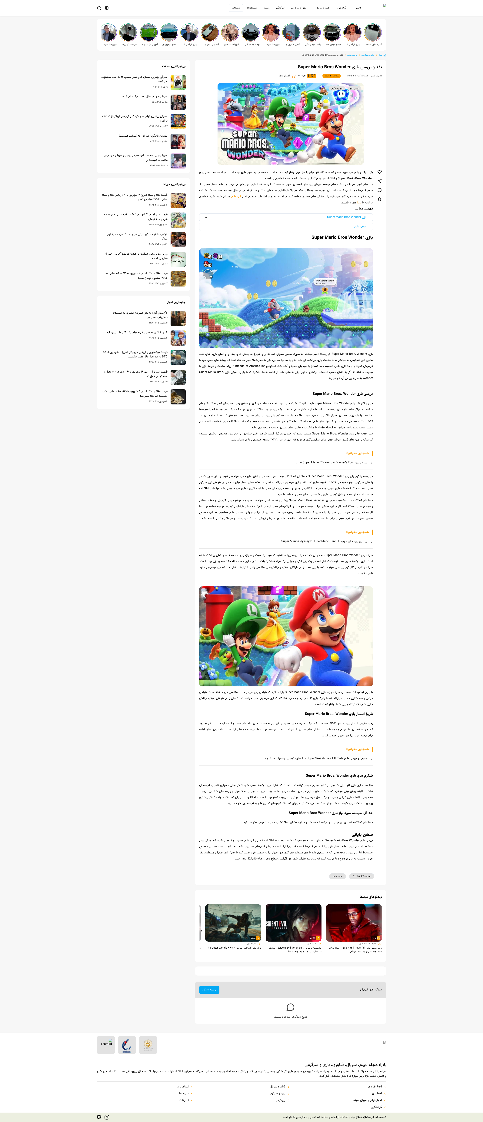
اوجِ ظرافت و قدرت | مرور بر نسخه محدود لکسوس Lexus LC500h (251, 44)
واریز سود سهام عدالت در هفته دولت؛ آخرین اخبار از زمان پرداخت (136, 256)
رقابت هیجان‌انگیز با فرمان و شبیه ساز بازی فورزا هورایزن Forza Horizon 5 (312, 44)
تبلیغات (236, 8)
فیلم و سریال (322, 8)
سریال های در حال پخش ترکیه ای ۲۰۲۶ (145, 97)
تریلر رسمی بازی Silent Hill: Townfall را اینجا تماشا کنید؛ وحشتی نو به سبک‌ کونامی (355, 950)
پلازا (380, 55)
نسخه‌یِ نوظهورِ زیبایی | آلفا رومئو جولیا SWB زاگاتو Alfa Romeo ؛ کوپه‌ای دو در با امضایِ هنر (169, 44)
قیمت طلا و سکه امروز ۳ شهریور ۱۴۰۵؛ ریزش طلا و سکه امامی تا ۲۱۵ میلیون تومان (135, 197)
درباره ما (184, 1093)
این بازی (236, 196)
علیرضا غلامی (376, 76)
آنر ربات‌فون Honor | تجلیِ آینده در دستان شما (373, 44)
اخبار (358, 8)
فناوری (342, 8)
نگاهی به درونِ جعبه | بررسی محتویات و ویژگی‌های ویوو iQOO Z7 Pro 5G (291, 44)
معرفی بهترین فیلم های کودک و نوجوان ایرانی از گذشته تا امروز (135, 118)
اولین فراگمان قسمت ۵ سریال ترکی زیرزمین (271, 44)
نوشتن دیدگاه (209, 990)
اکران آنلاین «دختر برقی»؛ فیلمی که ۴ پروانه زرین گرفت (136, 332)
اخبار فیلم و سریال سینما (367, 1100)
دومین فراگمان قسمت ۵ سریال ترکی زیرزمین (352, 44)
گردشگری (376, 1107)
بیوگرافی (280, 8)
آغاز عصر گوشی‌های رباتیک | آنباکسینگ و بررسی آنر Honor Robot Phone (128, 44)
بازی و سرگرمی (298, 8)
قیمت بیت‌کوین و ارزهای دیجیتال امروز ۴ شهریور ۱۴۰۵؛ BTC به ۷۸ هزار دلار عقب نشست (135, 354)
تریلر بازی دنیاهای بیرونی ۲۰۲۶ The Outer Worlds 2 (233, 948)
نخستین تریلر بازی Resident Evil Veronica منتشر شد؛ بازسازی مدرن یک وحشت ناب (295, 950)
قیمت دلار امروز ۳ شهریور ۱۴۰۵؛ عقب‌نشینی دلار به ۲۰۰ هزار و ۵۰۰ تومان (135, 217)
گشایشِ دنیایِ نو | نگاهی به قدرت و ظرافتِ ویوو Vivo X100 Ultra (210, 44)
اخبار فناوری (375, 1087)
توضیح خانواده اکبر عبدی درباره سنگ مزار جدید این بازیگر (137, 236)
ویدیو (266, 8)
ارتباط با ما (182, 1087)
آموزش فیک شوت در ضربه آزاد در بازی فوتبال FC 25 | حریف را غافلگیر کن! (149, 44)
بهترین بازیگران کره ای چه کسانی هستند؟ (143, 136)
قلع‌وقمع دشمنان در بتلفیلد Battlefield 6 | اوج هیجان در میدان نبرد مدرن (230, 44)
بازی (380, 944)
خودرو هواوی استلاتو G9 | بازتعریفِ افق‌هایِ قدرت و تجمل (332, 44)
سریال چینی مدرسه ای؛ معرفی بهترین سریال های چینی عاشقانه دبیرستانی (135, 157)
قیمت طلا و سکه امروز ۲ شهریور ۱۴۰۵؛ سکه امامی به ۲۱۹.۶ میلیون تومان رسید (136, 275)
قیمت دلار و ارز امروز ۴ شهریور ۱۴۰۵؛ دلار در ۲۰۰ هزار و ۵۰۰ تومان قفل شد (136, 374)
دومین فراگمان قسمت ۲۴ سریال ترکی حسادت (189, 44)
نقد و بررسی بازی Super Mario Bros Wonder (322, 55)
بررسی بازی (352, 55)
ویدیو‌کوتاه (252, 8)
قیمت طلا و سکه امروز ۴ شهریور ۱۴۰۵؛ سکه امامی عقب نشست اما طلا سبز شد (135, 393)
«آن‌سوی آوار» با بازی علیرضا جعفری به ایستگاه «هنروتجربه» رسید (140, 315)
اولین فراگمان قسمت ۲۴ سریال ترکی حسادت (108, 44)
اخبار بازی (376, 1093)
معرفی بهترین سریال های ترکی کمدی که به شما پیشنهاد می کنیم (134, 79)
